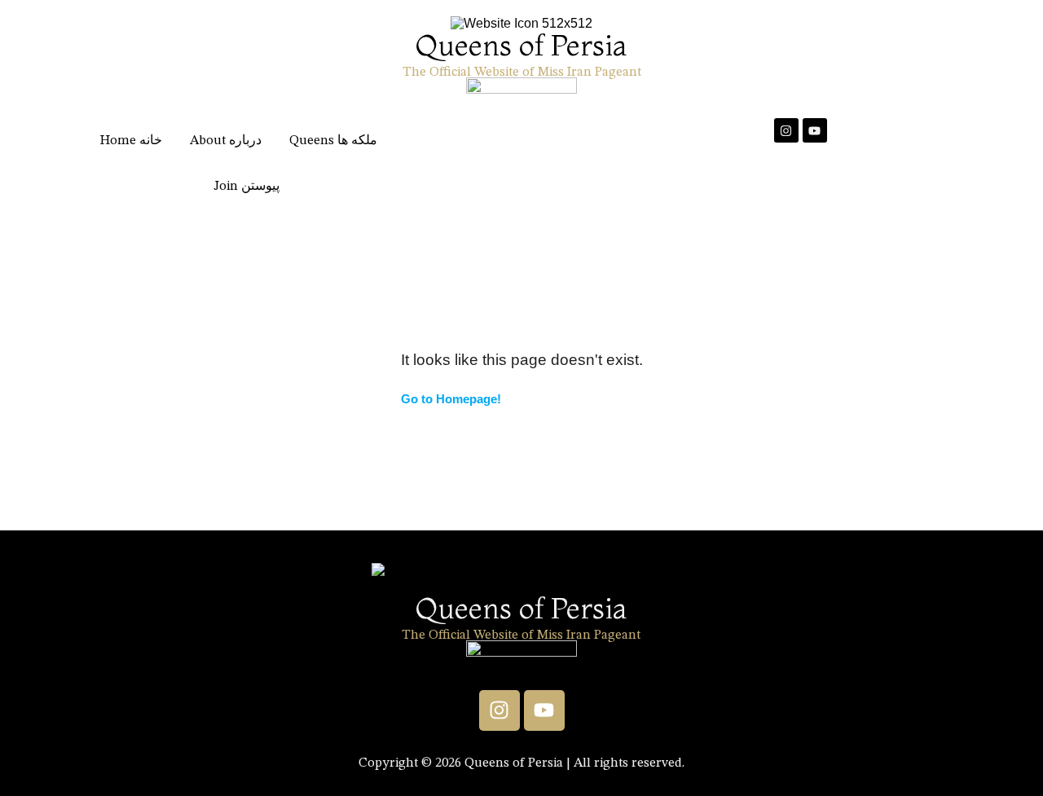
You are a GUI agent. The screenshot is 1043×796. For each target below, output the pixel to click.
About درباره (226, 140)
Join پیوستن (246, 186)
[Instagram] (786, 130)
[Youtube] (815, 130)
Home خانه (131, 140)
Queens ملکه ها (333, 140)
